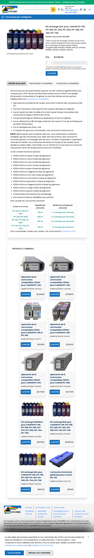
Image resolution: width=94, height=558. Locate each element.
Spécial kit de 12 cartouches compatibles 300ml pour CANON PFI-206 (60, 328)
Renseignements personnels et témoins (61, 514)
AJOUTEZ (26, 294)
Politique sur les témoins (42, 545)
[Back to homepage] (10, 9)
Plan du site (59, 507)
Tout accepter (14, 552)
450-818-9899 (71, 12)
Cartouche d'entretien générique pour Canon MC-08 (61, 475)
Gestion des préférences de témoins (82, 514)
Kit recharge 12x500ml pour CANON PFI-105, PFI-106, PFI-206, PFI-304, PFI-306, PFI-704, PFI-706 (32, 427)
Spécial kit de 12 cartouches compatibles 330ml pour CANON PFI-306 (60, 378)
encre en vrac (68, 231)
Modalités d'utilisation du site (43, 514)
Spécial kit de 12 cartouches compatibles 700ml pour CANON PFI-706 (60, 281)
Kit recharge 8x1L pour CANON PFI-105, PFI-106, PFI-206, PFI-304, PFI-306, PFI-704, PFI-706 (61, 426)
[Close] (88, 537)
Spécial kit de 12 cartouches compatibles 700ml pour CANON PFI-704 (31, 281)
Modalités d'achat (29, 512)
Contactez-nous (42, 507)
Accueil (28, 507)
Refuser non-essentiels (39, 552)
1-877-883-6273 (71, 10)
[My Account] (81, 9)
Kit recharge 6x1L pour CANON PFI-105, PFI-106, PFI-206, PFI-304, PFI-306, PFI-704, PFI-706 (32, 476)
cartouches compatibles (37, 99)
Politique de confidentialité (17, 545)
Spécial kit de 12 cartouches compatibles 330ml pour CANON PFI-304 (31, 378)
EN (89, 9)
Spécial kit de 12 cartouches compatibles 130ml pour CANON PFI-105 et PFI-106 (32, 330)
